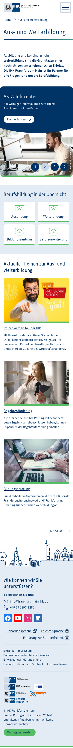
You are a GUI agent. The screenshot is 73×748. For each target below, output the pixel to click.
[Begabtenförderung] (36, 394)
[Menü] (65, 7)
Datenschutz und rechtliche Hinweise (26, 655)
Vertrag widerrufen (19, 732)
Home (7, 20)
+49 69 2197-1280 (22, 607)
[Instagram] (28, 618)
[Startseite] (30, 7)
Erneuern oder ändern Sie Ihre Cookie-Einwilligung (35, 664)
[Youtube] (18, 618)
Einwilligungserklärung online (22, 660)
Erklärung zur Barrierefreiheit (43, 638)
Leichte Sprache (52, 631)
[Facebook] (8, 618)
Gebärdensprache (19, 631)
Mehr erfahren (16, 119)
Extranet (8, 651)
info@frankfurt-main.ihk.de (29, 601)
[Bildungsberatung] (36, 473)
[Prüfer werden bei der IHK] (36, 314)
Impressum (24, 651)
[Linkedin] (38, 618)
